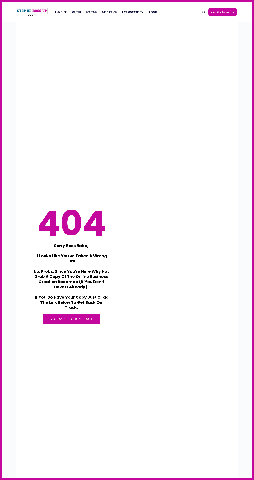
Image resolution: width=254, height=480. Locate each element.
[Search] (203, 12)
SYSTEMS (91, 12)
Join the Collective (222, 12)
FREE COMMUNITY (132, 12)
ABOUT (153, 12)
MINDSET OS (109, 12)
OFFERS (76, 12)
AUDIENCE (61, 12)
